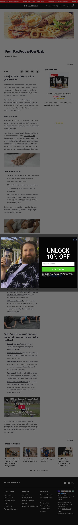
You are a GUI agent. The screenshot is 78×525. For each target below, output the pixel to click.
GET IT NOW (58, 269)
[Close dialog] (75, 239)
